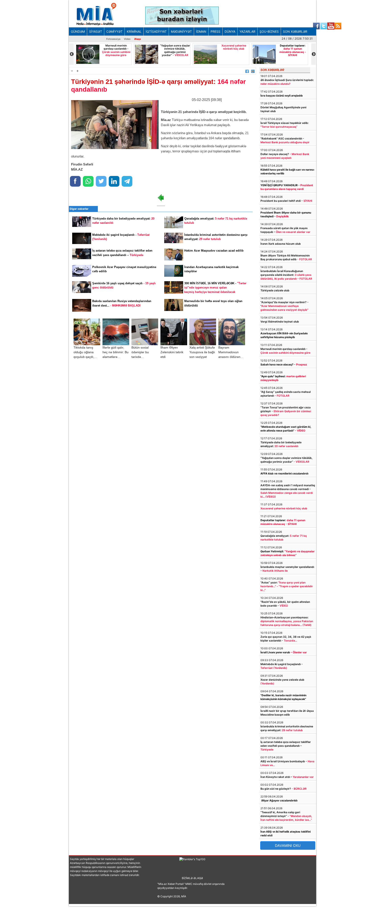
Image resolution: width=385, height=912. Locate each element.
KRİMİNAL (134, 31)
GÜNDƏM (78, 31)
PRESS (215, 31)
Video (127, 38)
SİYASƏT (95, 31)
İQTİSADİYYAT (156, 31)
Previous (71, 54)
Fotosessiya (113, 38)
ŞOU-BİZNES (269, 31)
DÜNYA (230, 31)
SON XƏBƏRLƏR (295, 31)
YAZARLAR (247, 31)
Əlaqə (137, 38)
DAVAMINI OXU (288, 845)
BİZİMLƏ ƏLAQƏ (192, 878)
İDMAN (201, 31)
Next (313, 54)
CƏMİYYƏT (114, 31)
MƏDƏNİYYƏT (181, 31)
